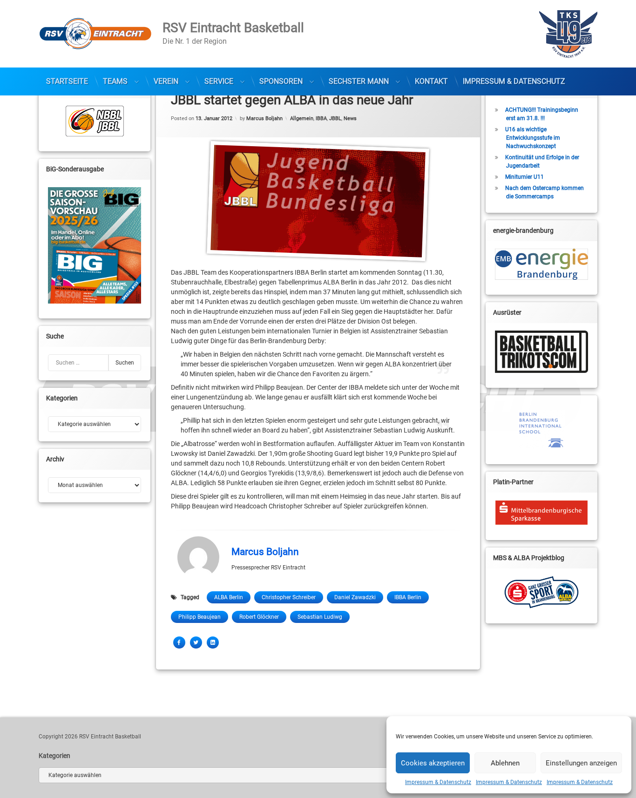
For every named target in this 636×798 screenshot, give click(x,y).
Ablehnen (505, 763)
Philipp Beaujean (199, 617)
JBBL (335, 118)
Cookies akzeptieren (433, 763)
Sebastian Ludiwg (320, 617)
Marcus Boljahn (264, 118)
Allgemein (301, 118)
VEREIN (166, 81)
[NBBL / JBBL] (94, 121)
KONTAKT (431, 81)
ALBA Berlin (228, 597)
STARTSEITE (67, 81)
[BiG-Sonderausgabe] (94, 245)
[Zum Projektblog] (541, 592)
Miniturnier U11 (524, 177)
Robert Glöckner (259, 617)
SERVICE (218, 81)
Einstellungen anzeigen (581, 763)
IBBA (321, 118)
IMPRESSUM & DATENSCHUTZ (514, 81)
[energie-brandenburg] (541, 264)
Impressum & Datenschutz (438, 782)
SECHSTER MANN (359, 81)
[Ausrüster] (541, 352)
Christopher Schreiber (289, 597)
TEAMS (115, 81)
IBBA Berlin (407, 597)
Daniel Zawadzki (355, 597)
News (350, 118)
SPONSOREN (281, 81)
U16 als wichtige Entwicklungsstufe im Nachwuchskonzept (532, 137)
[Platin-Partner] (541, 512)
